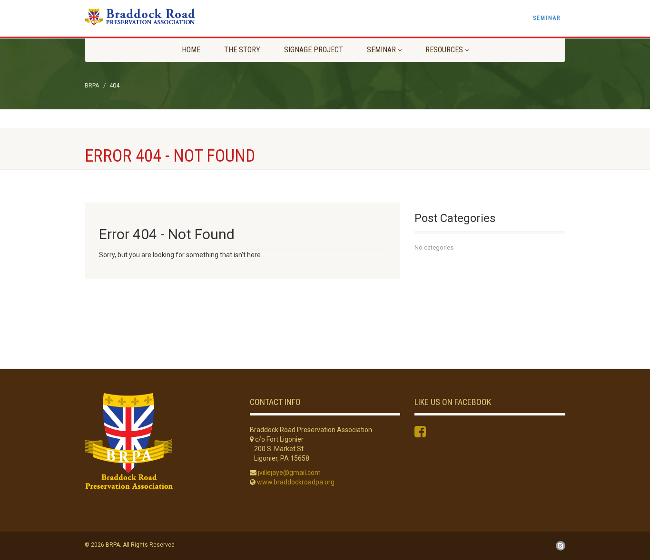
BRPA (92, 85)
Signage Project (313, 49)
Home (191, 49)
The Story (242, 49)
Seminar (547, 18)
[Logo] (160, 17)
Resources (444, 49)
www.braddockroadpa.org (296, 482)
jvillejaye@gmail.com (289, 472)
